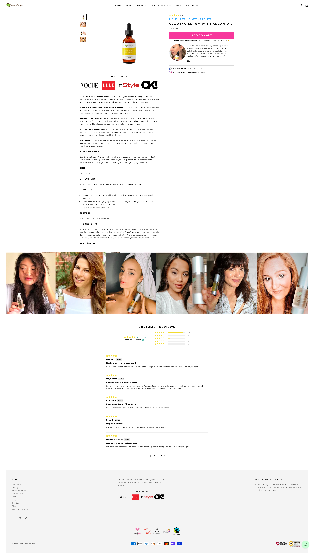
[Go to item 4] (83, 40)
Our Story (16, 503)
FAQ (14, 497)
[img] (111, 356)
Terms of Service (19, 491)
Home (118, 5)
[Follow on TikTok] (26, 518)
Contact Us (192, 5)
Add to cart (201, 35)
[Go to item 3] (83, 32)
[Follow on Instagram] (19, 518)
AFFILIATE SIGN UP (20, 509)
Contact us (16, 484)
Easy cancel (17, 500)
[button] (174, 15)
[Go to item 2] (83, 24)
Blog (178, 5)
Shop (129, 5)
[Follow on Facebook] (13, 518)
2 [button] (154, 456)
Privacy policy (18, 488)
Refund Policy (18, 494)
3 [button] (158, 456)
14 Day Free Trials (161, 5)
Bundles (141, 5)
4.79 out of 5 (142, 337)
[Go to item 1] (83, 17)
